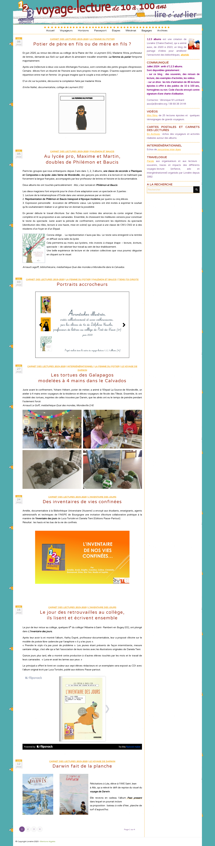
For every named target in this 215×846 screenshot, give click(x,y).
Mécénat (131, 29)
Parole (150, 161)
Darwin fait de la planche (82, 766)
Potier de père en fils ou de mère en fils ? (82, 44)
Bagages (146, 29)
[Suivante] (124, 325)
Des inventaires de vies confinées (82, 501)
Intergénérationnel (80, 366)
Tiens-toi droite (128, 279)
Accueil (50, 29)
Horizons (83, 29)
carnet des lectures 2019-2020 (69, 39)
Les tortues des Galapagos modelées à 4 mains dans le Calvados (82, 377)
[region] (82, 325)
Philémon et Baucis (102, 151)
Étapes (116, 29)
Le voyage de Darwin (102, 761)
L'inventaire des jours (102, 497)
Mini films (152, 115)
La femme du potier (102, 39)
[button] (52, 429)
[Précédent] (40, 325)
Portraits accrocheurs (82, 284)
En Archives (153, 134)
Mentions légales (47, 841)
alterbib (185, 54)
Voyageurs (66, 29)
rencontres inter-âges (169, 149)
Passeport (100, 29)
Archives (162, 29)
